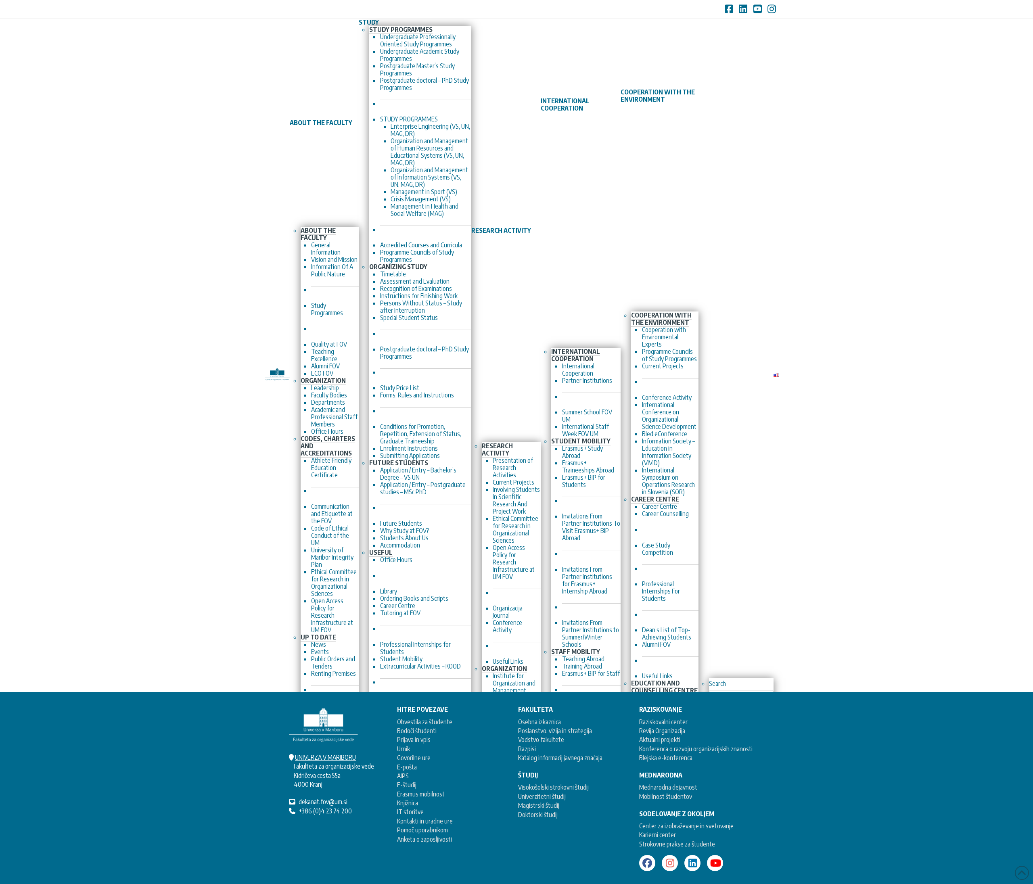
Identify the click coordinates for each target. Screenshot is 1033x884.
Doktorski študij (538, 815)
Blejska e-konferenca (665, 758)
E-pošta (407, 767)
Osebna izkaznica (539, 722)
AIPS (403, 776)
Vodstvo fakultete (541, 740)
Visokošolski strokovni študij (553, 787)
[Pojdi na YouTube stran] (715, 863)
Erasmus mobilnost (421, 794)
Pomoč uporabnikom (422, 830)
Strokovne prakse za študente (677, 844)
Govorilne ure (414, 758)
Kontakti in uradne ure (425, 821)
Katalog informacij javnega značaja (560, 758)
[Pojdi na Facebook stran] (647, 863)
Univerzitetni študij (542, 796)
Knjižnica (407, 803)
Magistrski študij (538, 805)
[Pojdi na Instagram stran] (670, 863)
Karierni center (657, 835)
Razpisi (527, 749)
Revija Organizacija (662, 731)
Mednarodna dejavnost (668, 787)
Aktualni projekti (659, 740)
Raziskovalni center (663, 722)
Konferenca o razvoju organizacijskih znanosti (696, 749)
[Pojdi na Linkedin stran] (692, 863)
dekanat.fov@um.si (323, 802)
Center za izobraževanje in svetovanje (686, 826)
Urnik (403, 749)
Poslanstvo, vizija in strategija (555, 731)
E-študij (406, 785)
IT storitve (410, 812)
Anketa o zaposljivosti (424, 839)
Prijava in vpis (414, 740)
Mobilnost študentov (665, 796)
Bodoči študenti (417, 731)
